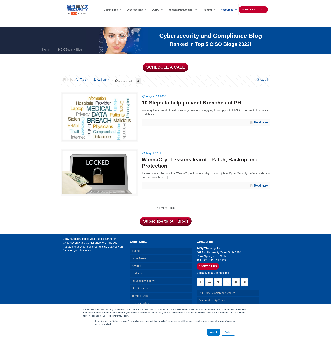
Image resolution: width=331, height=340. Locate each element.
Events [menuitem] (136, 250)
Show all (262, 79)
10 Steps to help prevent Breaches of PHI (192, 103)
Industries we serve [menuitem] (143, 280)
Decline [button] (228, 332)
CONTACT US (208, 266)
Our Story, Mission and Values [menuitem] (217, 293)
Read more (261, 122)
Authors (101, 79)
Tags (83, 79)
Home (46, 49)
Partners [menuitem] (137, 273)
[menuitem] (111, 9)
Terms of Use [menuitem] (140, 295)
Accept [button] (213, 332)
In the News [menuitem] (139, 258)
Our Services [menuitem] (140, 288)
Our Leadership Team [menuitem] (212, 300)
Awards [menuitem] (136, 265)
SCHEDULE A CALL (253, 9)
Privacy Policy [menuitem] (140, 303)
